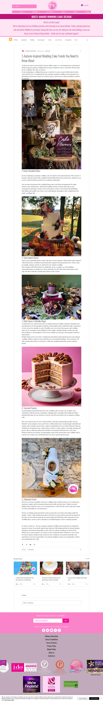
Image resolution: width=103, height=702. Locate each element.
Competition (68, 40)
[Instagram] (59, 630)
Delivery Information (51, 636)
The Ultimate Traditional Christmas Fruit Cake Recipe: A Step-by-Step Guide (51, 579)
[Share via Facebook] (22, 544)
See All (87, 558)
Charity (50, 40)
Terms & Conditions (51, 639)
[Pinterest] (55, 630)
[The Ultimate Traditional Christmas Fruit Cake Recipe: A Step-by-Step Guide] (51, 568)
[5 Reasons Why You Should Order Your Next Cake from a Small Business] (25, 568)
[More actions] (80, 51)
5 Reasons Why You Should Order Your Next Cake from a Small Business (25, 579)
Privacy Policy (51, 646)
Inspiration (24, 40)
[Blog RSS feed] (10, 39)
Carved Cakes (58, 40)
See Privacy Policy (9, 700)
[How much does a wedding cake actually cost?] (77, 568)
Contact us (51, 655)
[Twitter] (47, 630)
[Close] (101, 698)
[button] (87, 40)
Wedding (32, 40)
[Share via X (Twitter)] (26, 544)
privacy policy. (65, 626)
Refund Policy (51, 649)
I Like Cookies (94, 698)
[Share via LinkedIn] (30, 544)
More (76, 40)
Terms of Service (51, 642)
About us (51, 652)
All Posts (16, 40)
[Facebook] (43, 630)
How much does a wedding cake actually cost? (77, 579)
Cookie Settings (83, 698)
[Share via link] (34, 544)
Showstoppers (41, 40)
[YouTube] (51, 630)
